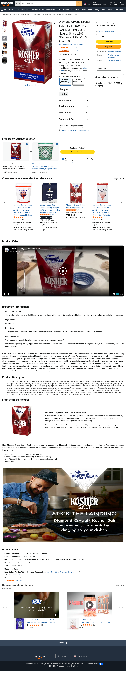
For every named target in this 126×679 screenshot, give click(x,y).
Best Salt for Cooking (18, 251)
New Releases (63, 10)
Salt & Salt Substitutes (60, 15)
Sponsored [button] (5, 588)
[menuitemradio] (117, 294)
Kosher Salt (77, 15)
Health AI (12, 10)
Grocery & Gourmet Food (10, 15)
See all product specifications (71, 126)
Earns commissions (33, 249)
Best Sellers (50, 10)
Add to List (102, 69)
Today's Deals (99, 10)
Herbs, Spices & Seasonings (41, 15)
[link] (45, 151)
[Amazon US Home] (40, 657)
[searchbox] (48, 3)
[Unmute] (121, 294)
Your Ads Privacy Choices (89, 664)
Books (110, 10)
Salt (70, 15)
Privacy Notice (45, 664)
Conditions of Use (32, 664)
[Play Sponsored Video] (89, 605)
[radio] (4, 23)
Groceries (75, 10)
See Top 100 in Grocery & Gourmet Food (63, 572)
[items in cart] (122, 4)
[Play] (4, 294)
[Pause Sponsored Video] (56, 615)
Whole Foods (87, 10)
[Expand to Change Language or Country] (89, 4)
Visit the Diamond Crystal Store (71, 45)
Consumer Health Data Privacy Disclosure (65, 664)
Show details (69, 163)
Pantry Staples (25, 15)
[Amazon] (7, 4)
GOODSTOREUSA (114, 51)
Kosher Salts (15, 575)
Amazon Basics (38, 10)
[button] (3, 9)
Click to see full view (32, 85)
